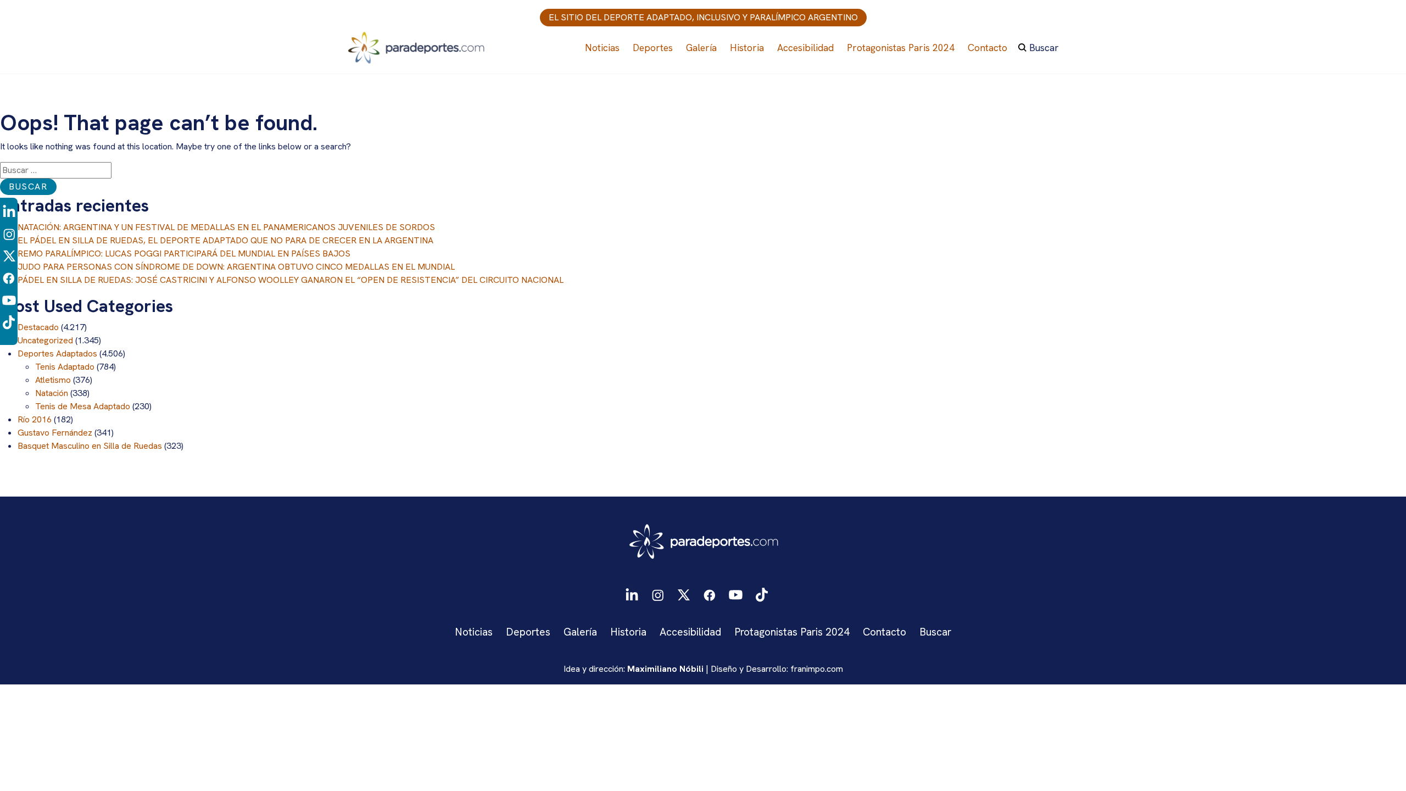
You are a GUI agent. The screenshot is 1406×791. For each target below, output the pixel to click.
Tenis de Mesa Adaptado (82, 406)
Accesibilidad (805, 47)
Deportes (653, 47)
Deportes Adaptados (57, 353)
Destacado (38, 327)
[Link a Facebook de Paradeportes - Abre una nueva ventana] (9, 277)
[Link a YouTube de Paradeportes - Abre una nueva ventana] (9, 299)
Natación (51, 393)
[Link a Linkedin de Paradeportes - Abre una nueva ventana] (9, 211)
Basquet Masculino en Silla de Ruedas (90, 446)
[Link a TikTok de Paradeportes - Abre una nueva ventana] (9, 321)
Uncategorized (45, 340)
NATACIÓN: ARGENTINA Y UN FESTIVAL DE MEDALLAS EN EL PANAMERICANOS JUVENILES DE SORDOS (226, 227)
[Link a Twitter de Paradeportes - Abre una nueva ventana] (9, 255)
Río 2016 (35, 419)
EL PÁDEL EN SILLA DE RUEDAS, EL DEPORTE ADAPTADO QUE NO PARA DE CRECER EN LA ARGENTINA (225, 240)
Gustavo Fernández (55, 432)
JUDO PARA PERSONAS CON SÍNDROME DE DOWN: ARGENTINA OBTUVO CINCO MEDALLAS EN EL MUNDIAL (236, 266)
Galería (701, 47)
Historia (747, 47)
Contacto (987, 47)
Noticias (602, 47)
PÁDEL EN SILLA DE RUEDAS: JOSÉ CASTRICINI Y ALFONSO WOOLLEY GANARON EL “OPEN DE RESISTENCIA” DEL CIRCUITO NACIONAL (290, 280)
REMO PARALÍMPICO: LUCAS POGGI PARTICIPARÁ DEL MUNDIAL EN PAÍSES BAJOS (184, 253)
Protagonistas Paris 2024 (901, 47)
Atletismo (53, 380)
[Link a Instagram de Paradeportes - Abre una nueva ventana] (9, 233)
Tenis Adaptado (64, 366)
